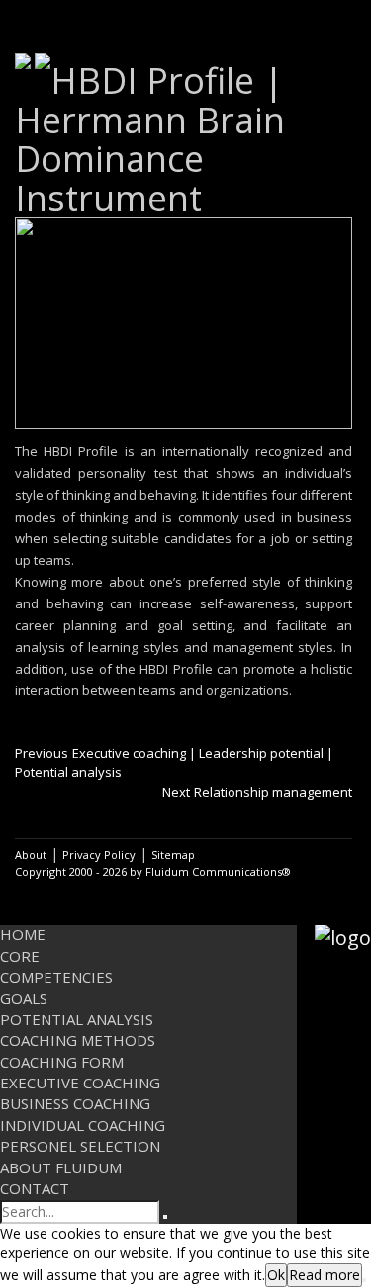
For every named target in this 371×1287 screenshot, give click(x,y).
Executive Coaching (80, 1082)
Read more (324, 1274)
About (30, 854)
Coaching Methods (77, 1040)
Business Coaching (75, 1103)
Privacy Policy (99, 854)
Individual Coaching (82, 1125)
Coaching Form (62, 1062)
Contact (34, 1188)
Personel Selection (80, 1146)
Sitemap (173, 854)
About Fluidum (61, 1167)
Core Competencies (56, 966)
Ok (276, 1274)
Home (23, 934)
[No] (364, 1280)
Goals (23, 997)
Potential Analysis (76, 1019)
